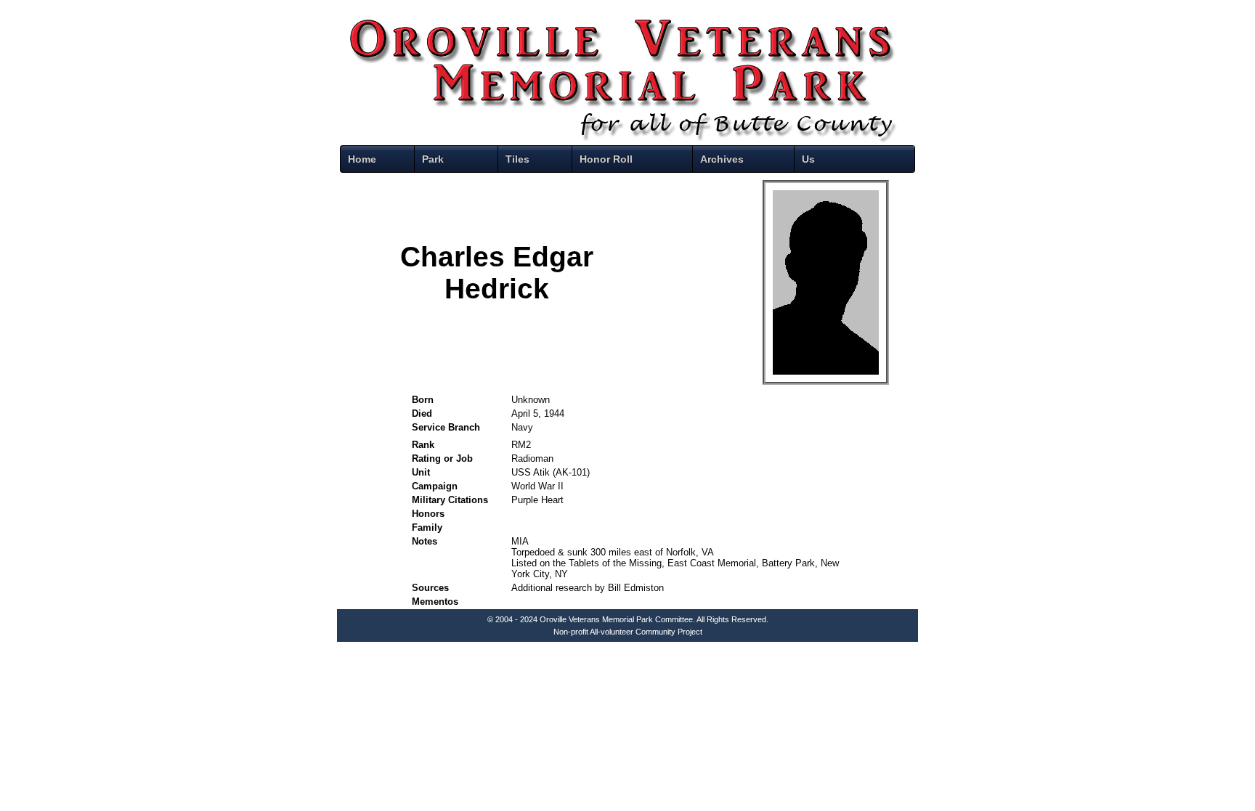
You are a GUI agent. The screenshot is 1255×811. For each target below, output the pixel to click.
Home (362, 159)
